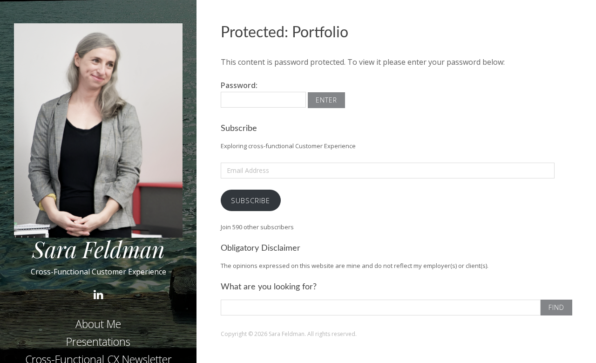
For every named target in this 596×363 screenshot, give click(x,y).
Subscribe (250, 200)
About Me (98, 323)
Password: (239, 85)
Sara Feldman (98, 249)
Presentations (98, 341)
